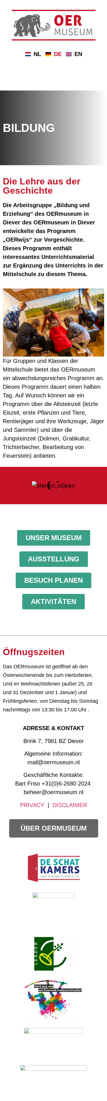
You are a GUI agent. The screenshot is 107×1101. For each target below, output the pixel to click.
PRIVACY (32, 805)
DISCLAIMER (70, 805)
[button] (5, 485)
